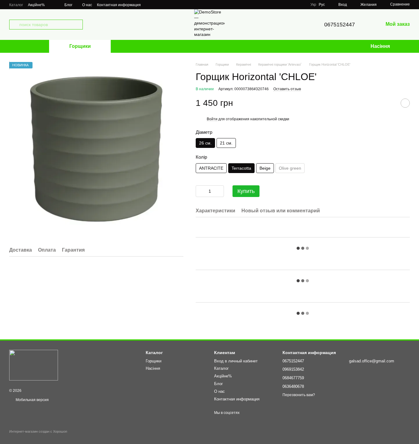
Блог (68, 5)
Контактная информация (119, 5)
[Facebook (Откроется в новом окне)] (156, 4)
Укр (313, 4)
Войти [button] (212, 119)
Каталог (16, 5)
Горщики (80, 46)
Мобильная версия (32, 400)
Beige (265, 168)
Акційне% (36, 5)
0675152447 (339, 24)
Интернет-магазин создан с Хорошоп (38, 431)
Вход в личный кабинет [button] (236, 361)
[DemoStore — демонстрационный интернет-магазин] (33, 365)
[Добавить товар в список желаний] (405, 103)
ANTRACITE (211, 168)
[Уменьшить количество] (200, 191)
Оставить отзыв (287, 89)
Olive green (290, 168)
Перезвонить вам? (299, 395)
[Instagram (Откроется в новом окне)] (149, 4)
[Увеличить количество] (219, 191)
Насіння (380, 46)
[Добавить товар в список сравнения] (389, 103)
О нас (87, 5)
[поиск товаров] (14, 24)
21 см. (226, 143)
